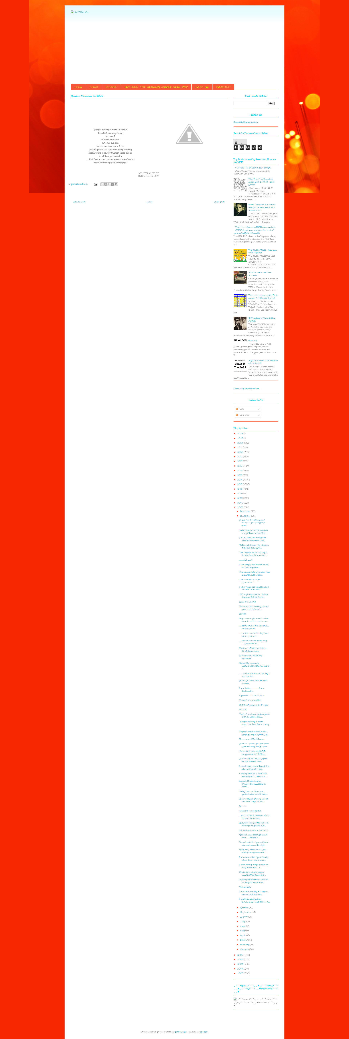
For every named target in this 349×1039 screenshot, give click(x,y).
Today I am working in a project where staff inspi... (253, 793)
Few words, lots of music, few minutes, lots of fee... (254, 573)
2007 (240, 955)
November (245, 516)
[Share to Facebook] (112, 184)
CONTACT (111, 86)
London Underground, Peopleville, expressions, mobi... (252, 784)
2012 (240, 489)
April (243, 935)
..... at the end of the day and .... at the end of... (254, 627)
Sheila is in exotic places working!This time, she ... (252, 873)
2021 (240, 447)
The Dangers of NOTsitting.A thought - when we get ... (253, 554)
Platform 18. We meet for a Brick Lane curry (252, 649)
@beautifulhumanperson (246, 122)
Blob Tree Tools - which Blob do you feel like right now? (262, 297)
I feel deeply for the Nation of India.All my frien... (253, 566)
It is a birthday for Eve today (253, 705)
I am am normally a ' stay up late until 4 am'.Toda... (253, 893)
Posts (241, 409)
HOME (78, 86)
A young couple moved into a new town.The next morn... (253, 620)
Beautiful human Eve (250, 700)
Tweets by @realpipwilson (246, 388)
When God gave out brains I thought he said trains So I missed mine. (262, 207)
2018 (240, 461)
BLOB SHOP (223, 86)
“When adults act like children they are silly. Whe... (254, 546)
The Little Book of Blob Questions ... (250, 581)
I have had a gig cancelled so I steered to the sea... (254, 588)
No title (242, 613)
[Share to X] (109, 184)
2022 (240, 442)
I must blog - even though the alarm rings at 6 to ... (254, 767)
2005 (240, 964)
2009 (240, 502)
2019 (240, 456)
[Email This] (102, 184)
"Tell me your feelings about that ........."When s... (253, 836)
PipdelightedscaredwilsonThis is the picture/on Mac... (253, 881)
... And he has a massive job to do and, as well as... (254, 817)
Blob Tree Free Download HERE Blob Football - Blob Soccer (261, 182)
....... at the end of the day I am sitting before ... (253, 635)
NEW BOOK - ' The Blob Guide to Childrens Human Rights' (156, 86)
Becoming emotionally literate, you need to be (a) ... (254, 608)
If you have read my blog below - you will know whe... (252, 523)
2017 (240, 466)
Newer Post (79, 201)
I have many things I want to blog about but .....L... (253, 866)
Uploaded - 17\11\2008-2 (251, 695)
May (242, 930)
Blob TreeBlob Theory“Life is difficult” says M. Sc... (253, 800)
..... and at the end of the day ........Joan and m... (253, 642)
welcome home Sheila (250, 810)
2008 (240, 507)
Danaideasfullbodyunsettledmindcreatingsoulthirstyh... (254, 844)
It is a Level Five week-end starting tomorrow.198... (252, 539)
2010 (240, 498)
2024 (240, 433)
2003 (240, 973)
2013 (240, 484)
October (244, 907)
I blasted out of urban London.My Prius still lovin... (254, 900)
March (243, 939)
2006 (240, 959)
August (244, 916)
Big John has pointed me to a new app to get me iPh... (253, 824)
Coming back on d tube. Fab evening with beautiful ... (253, 775)
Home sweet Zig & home (251, 739)
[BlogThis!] (105, 184)
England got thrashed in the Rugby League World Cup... (254, 733)
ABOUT (94, 86)
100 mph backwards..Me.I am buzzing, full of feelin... (253, 596)
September (246, 912)
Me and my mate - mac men (253, 830)
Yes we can (245, 887)
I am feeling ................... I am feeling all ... (251, 689)
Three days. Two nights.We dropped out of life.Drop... (252, 752)
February (245, 944)
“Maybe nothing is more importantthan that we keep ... (254, 724)
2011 (239, 493)
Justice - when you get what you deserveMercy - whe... (254, 745)
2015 (240, 475)
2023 (240, 438)
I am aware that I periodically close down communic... (253, 858)
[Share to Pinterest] (116, 184)
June (243, 926)
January (244, 949)
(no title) (252, 340)
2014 (240, 479)
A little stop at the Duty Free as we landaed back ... (253, 760)
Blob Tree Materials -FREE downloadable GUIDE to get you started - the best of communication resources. (255, 230)
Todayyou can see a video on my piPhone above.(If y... (253, 531)
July (243, 921)
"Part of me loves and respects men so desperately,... (254, 715)
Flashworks (180, 1031)
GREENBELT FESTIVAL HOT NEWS (253, 167)
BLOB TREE (201, 86)
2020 (240, 452)
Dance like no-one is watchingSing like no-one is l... (254, 666)
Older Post (219, 201)
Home (150, 201)
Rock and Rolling (247, 601)
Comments (243, 415)
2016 (240, 470)
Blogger (204, 1031)
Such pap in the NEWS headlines (250, 657)
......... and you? (245, 560)
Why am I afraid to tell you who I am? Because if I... (252, 851)
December (245, 511)
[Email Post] (95, 184)
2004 (240, 968)
